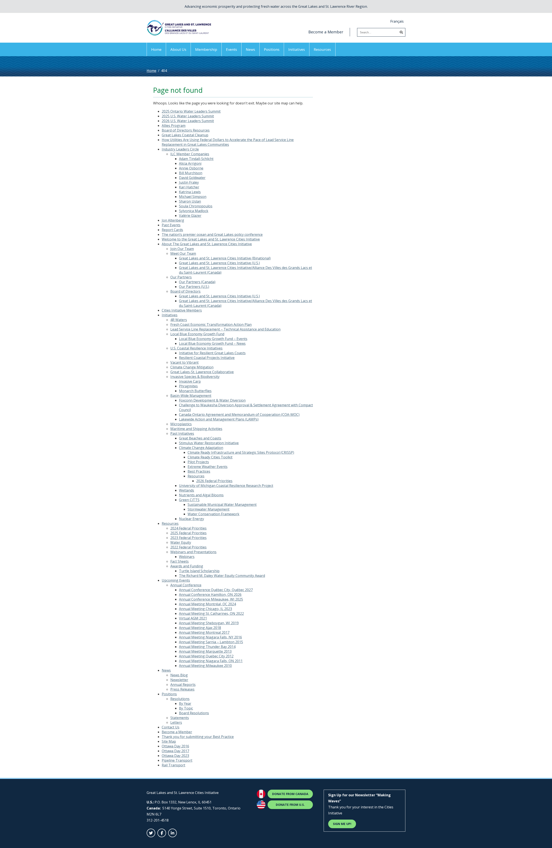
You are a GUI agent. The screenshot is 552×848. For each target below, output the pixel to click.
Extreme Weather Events (207, 466)
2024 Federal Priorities (188, 528)
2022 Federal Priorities (188, 547)
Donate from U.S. (290, 805)
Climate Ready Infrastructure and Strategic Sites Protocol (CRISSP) (241, 452)
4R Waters (178, 319)
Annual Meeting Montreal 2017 (204, 632)
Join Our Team (182, 248)
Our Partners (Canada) (197, 282)
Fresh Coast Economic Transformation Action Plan (211, 324)
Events (231, 49)
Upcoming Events (176, 580)
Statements (179, 717)
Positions (271, 49)
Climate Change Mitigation (191, 367)
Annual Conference (185, 585)
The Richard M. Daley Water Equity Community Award (222, 575)
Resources (322, 49)
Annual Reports (183, 684)
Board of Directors (185, 291)
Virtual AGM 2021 (193, 618)
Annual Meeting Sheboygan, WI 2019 (209, 623)
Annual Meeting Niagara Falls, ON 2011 (211, 661)
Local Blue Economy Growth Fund (197, 334)
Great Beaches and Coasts (200, 438)
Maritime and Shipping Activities (196, 428)
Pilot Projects (198, 462)
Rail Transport (173, 765)
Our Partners (181, 277)
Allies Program (173, 125)
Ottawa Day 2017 (175, 751)
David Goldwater (192, 177)
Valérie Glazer (190, 215)
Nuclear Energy (191, 518)
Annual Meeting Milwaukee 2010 (205, 665)
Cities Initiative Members (182, 310)
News (250, 49)
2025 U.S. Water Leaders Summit (188, 116)
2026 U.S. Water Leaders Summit (188, 120)
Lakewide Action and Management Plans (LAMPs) (219, 419)
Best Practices (199, 471)
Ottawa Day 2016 (175, 746)
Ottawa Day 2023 (175, 755)
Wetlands (186, 490)
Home (156, 49)
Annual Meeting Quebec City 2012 (206, 656)
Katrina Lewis (190, 191)
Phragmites (188, 386)
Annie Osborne (191, 168)
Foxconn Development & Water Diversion (212, 400)
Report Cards (172, 229)
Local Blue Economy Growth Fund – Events (213, 338)
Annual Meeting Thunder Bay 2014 (207, 646)
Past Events (171, 225)
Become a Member (325, 31)
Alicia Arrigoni (190, 163)
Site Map (169, 741)
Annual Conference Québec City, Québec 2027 (216, 589)
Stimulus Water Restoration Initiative (209, 443)
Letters (176, 722)
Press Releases (182, 689)
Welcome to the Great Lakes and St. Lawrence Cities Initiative (211, 239)
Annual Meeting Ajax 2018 (200, 627)
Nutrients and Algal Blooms (201, 495)
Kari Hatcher (189, 187)
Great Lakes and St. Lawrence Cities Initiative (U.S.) (219, 263)
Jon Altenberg (173, 220)
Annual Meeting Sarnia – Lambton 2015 (211, 642)
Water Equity (180, 542)
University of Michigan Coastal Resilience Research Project (226, 485)
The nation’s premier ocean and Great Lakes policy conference (212, 234)
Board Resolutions (194, 713)
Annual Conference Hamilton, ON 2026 (210, 594)
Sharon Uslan (190, 201)
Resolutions (180, 698)
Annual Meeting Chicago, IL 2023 (205, 608)
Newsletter (179, 679)
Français (397, 21)
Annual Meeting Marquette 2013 (205, 651)
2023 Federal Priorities (188, 537)
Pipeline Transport (177, 760)
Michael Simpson (192, 196)
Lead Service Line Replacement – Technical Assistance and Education (225, 329)
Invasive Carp (190, 381)
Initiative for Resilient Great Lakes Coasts (212, 353)
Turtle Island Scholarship (199, 570)
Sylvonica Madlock (193, 210)
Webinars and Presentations (193, 552)
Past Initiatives (182, 433)
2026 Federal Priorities (214, 480)
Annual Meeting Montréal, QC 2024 (207, 604)
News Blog (179, 675)
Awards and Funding (186, 566)
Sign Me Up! (342, 824)
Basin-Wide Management (190, 395)
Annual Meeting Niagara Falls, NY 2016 (210, 637)
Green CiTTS (189, 499)
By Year (185, 703)
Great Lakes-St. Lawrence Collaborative (202, 372)
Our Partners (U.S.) (194, 286)
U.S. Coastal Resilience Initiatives (196, 348)
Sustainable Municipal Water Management (222, 504)
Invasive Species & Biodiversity (195, 376)
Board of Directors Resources (186, 130)
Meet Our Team (183, 253)
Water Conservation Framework (213, 514)
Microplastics (181, 424)
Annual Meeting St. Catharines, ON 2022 (211, 613)
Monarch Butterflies (195, 390)
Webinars (186, 556)
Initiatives (296, 49)
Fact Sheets (179, 561)
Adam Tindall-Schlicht (196, 158)
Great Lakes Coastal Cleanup (185, 135)
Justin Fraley (189, 182)
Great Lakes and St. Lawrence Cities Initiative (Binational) (225, 258)
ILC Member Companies (189, 154)
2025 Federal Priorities (188, 533)
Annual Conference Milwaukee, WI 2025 (211, 599)
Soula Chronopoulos (195, 206)
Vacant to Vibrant (184, 362)
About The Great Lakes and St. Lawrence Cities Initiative (207, 244)
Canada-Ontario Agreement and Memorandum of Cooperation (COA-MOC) (239, 414)
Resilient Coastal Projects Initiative (207, 357)
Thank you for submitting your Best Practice (198, 736)
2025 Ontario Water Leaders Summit (191, 111)
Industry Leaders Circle (180, 149)
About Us (178, 49)
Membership (206, 49)
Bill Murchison (190, 173)
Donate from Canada (290, 794)
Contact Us (170, 727)
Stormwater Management (208, 509)
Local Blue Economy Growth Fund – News (212, 343)
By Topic (186, 708)
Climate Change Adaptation (201, 447)
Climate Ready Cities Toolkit (210, 457)
